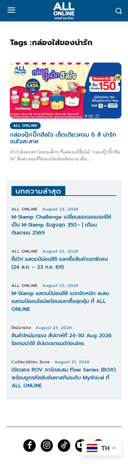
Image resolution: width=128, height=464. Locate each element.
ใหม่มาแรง (21, 328)
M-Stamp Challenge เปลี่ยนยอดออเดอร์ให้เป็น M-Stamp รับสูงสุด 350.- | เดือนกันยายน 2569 (61, 225)
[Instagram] (47, 445)
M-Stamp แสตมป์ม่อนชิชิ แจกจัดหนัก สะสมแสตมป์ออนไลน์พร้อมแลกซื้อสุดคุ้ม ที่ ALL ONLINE (60, 301)
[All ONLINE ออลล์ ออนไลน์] (64, 11)
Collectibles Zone (30, 362)
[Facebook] (29, 445)
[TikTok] (64, 445)
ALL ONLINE (25, 125)
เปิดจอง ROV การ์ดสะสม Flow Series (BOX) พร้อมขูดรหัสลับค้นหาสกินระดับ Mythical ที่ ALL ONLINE (63, 378)
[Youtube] (81, 445)
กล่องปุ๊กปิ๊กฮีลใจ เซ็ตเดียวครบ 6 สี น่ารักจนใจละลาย (63, 138)
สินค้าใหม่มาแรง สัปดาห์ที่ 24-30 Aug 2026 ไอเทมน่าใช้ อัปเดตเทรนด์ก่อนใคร (61, 339)
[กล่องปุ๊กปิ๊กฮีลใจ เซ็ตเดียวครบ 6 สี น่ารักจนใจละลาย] (65, 91)
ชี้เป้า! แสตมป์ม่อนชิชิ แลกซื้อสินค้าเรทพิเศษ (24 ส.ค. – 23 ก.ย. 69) (59, 263)
